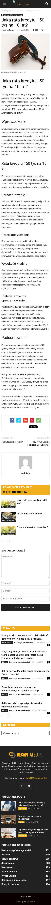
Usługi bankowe (16, 15)
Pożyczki (6, 854)
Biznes (4, 662)
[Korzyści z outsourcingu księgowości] (8, 819)
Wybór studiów (9, 871)
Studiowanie (7, 863)
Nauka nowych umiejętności (16, 850)
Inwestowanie (7, 643)
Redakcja (10, 30)
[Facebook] (22, 786)
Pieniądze (5, 15)
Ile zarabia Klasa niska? (29, 513)
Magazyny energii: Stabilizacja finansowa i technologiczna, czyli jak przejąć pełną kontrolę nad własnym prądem (24, 655)
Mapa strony (26, 896)
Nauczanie (7, 867)
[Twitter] (29, 786)
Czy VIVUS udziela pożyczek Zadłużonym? (38, 443)
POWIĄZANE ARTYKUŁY (17, 487)
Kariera (4, 694)
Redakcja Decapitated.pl (24, 642)
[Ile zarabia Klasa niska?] (8, 517)
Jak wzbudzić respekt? (12, 442)
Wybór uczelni (8, 875)
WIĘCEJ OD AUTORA (15, 492)
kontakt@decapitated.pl (36, 778)
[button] (47, 4)
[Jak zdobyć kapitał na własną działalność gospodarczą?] (8, 806)
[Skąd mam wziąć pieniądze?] (8, 530)
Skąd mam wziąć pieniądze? (32, 527)
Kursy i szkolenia (10, 884)
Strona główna (7, 10)
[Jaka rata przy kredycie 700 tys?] (8, 503)
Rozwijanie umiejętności (14, 880)
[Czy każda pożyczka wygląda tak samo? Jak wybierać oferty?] (8, 833)
